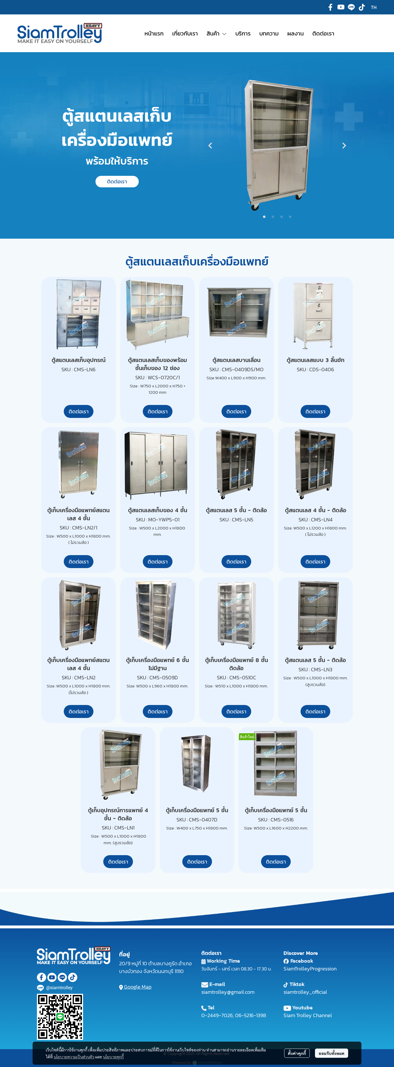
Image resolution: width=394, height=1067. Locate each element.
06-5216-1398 (250, 1015)
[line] (351, 7)
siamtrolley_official (305, 992)
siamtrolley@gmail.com (227, 992)
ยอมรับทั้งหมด (331, 1053)
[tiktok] (361, 7)
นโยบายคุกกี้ (113, 1056)
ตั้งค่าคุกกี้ (297, 1053)
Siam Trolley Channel (308, 1015)
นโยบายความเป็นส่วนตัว (74, 1056)
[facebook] (330, 7)
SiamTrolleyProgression (310, 968)
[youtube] (341, 7)
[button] (374, 7)
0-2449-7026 (217, 1015)
